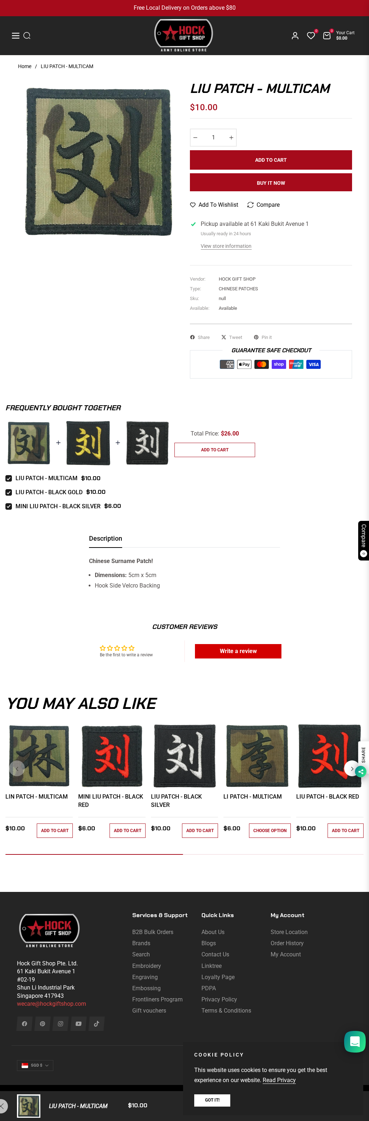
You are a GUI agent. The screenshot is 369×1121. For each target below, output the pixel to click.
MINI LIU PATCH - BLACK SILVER (58, 506)
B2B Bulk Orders (152, 932)
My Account (286, 954)
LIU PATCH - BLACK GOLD (49, 492)
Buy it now (271, 183)
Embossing (146, 988)
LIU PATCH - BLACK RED (327, 796)
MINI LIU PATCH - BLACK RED (110, 800)
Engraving (145, 977)
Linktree (211, 966)
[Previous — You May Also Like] (17, 768)
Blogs (208, 943)
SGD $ (36, 1065)
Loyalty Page (218, 977)
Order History (287, 943)
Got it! (212, 1100)
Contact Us (215, 954)
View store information (226, 246)
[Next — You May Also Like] (352, 768)
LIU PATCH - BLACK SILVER (176, 800)
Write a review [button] (238, 651)
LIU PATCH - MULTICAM (46, 478)
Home (24, 66)
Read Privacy (279, 1080)
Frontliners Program (157, 999)
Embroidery (146, 966)
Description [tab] (105, 538)
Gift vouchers (149, 1010)
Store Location (289, 932)
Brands (141, 943)
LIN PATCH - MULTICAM (36, 796)
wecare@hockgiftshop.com (51, 1003)
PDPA (208, 988)
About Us (212, 932)
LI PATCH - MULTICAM (252, 796)
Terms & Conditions (226, 1010)
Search (141, 954)
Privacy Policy (219, 999)
